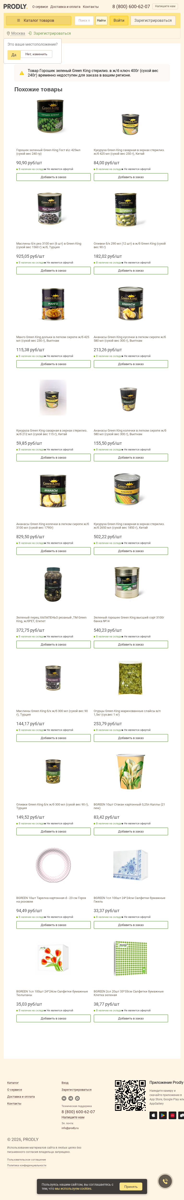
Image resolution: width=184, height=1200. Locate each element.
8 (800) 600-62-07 (131, 6)
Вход (65, 1083)
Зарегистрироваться (153, 20)
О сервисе (40, 7)
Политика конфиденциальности (26, 1165)
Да (14, 55)
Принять (131, 1187)
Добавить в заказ (53, 177)
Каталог (13, 1083)
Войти (119, 20)
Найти (101, 20)
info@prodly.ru (70, 1128)
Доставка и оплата (65, 7)
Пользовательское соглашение (26, 1159)
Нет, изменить (36, 54)
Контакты (91, 7)
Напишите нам (165, 6)
